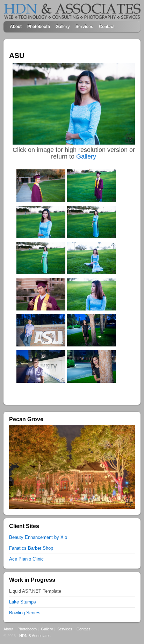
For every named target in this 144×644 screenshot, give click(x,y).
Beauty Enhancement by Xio (38, 537)
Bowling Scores (25, 612)
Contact (107, 26)
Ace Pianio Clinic (26, 559)
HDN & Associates (35, 636)
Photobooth (38, 26)
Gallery (63, 26)
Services (84, 26)
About (16, 26)
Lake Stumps (22, 602)
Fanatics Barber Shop (31, 548)
